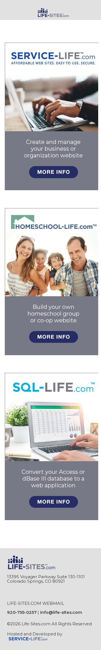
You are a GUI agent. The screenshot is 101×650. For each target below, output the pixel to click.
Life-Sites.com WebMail (35, 603)
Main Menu (21, 23)
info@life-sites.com (61, 612)
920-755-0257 (22, 612)
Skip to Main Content (33, 628)
